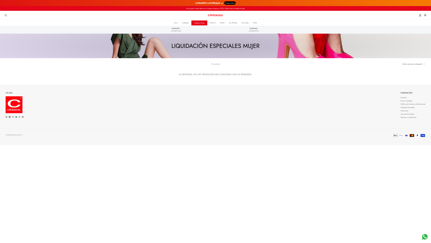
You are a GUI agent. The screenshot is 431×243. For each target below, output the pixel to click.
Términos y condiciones (408, 117)
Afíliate (222, 23)
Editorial (212, 23)
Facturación (404, 111)
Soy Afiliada (233, 23)
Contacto (404, 97)
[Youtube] (16, 117)
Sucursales (245, 23)
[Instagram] (13, 117)
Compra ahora (230, 3)
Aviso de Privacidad (407, 114)
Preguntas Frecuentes (408, 107)
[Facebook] (10, 117)
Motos (255, 23)
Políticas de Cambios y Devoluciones (413, 104)
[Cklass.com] (215, 15)
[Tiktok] (19, 117)
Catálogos (185, 23)
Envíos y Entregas (406, 101)
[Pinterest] (23, 117)
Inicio (176, 23)
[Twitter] (6, 117)
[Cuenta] (420, 15)
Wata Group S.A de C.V (16, 135)
